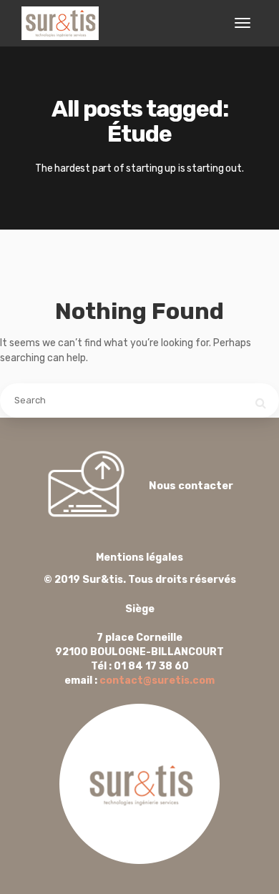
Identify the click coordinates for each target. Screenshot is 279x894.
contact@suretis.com (157, 680)
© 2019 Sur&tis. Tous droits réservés (140, 568)
